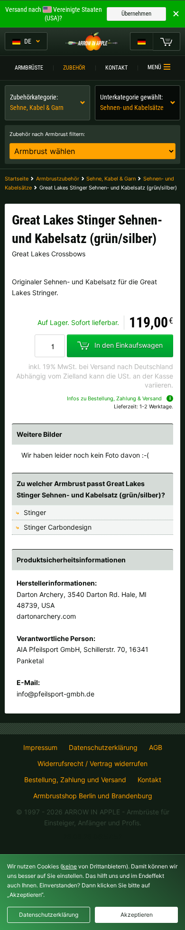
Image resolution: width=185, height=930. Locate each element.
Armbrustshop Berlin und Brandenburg (92, 796)
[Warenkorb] (166, 41)
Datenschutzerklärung (103, 747)
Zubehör (74, 67)
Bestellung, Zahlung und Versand (75, 780)
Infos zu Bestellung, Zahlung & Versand (114, 398)
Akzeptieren (136, 914)
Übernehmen (136, 13)
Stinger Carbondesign (58, 527)
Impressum (40, 747)
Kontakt (116, 67)
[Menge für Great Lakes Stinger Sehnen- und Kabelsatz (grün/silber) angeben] (50, 345)
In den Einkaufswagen (128, 345)
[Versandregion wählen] (141, 41)
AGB (155, 747)
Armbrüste (29, 67)
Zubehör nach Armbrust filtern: (47, 134)
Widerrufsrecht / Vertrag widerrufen (92, 763)
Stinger (35, 512)
